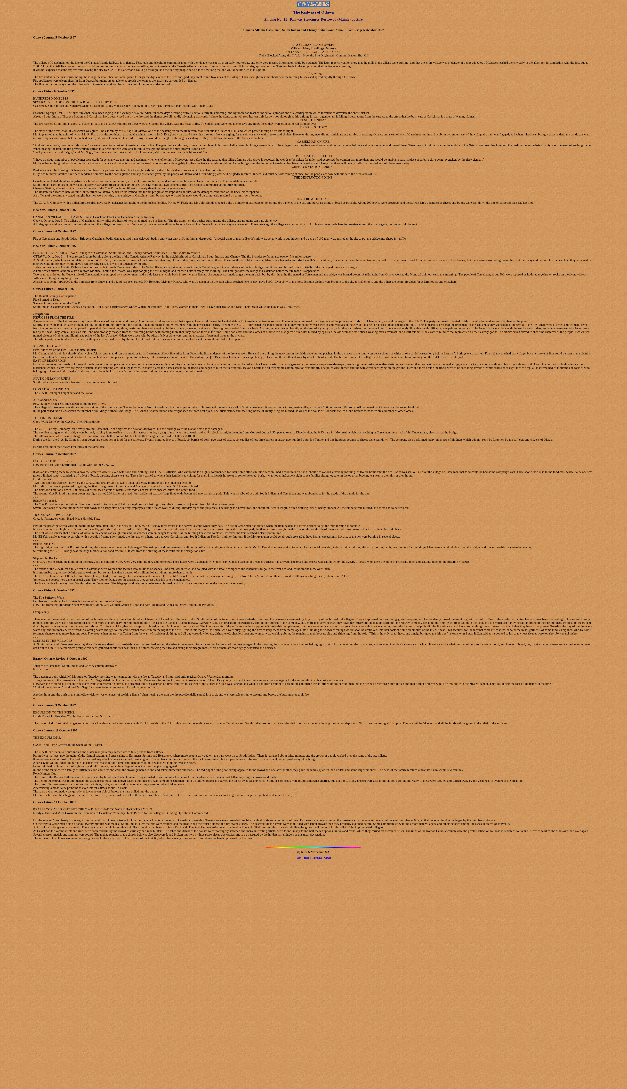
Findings (317, 857)
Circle (327, 857)
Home (307, 857)
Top (298, 857)
